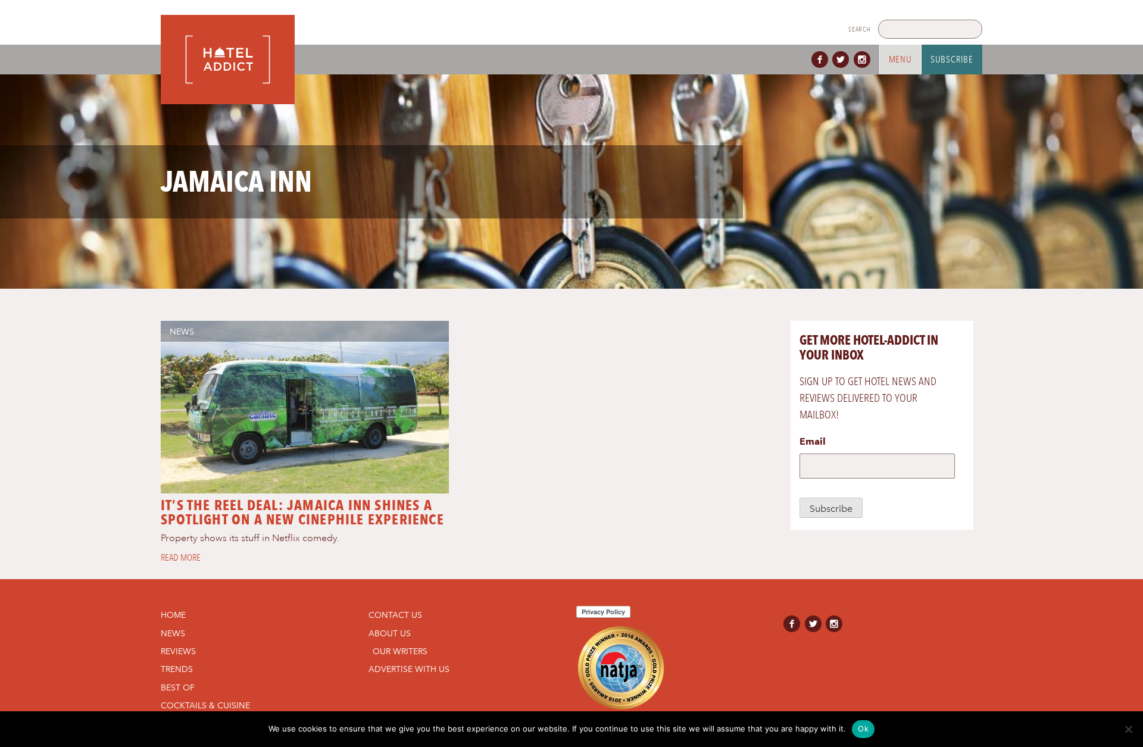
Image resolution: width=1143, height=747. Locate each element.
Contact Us (395, 615)
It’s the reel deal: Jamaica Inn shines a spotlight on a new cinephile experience (302, 512)
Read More (181, 558)
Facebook (822, 59)
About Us (389, 633)
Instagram (864, 59)
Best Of (178, 687)
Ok (863, 728)
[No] (1128, 729)
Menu (900, 59)
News (182, 331)
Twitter (843, 59)
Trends (177, 669)
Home (173, 615)
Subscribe (951, 59)
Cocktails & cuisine (205, 705)
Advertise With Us (408, 669)
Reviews (178, 651)
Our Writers (400, 651)
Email (813, 441)
